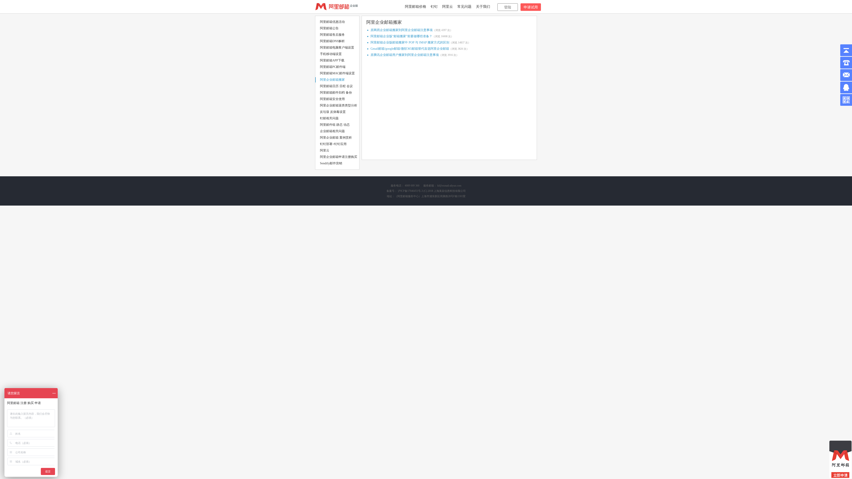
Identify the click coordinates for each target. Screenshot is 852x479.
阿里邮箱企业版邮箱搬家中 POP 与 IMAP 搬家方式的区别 (410, 42)
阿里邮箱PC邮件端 (332, 67)
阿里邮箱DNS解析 (332, 41)
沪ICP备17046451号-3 (410, 190)
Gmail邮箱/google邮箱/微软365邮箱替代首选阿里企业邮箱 (410, 48)
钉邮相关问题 (329, 118)
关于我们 (483, 6)
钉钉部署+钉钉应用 (333, 144)
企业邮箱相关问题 (332, 131)
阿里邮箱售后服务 (332, 34)
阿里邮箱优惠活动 (332, 22)
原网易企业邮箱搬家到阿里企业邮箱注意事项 (402, 30)
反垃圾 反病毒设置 (333, 112)
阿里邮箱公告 (329, 28)
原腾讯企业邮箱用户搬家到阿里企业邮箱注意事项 (405, 55)
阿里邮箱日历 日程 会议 (336, 86)
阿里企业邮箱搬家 (332, 79)
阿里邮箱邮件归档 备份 (336, 92)
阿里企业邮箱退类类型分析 (338, 105)
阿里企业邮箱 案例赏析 (336, 137)
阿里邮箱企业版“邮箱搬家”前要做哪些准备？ (401, 36)
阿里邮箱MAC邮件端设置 (337, 73)
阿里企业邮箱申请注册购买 (338, 157)
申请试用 (531, 7)
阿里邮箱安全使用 (332, 99)
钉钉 (434, 6)
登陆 (507, 7)
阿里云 (447, 6)
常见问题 (464, 6)
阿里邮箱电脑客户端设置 (337, 47)
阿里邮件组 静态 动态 (335, 124)
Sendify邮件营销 (331, 163)
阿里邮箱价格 (415, 6)
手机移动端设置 (331, 54)
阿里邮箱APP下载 (332, 60)
